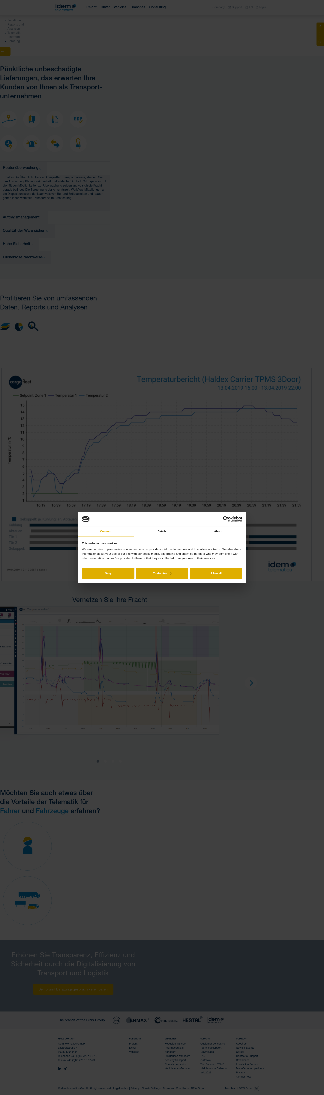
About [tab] (218, 531)
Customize (160, 573)
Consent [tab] (105, 531)
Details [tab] (162, 531)
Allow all (216, 573)
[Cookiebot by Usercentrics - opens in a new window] (225, 519)
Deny (108, 573)
